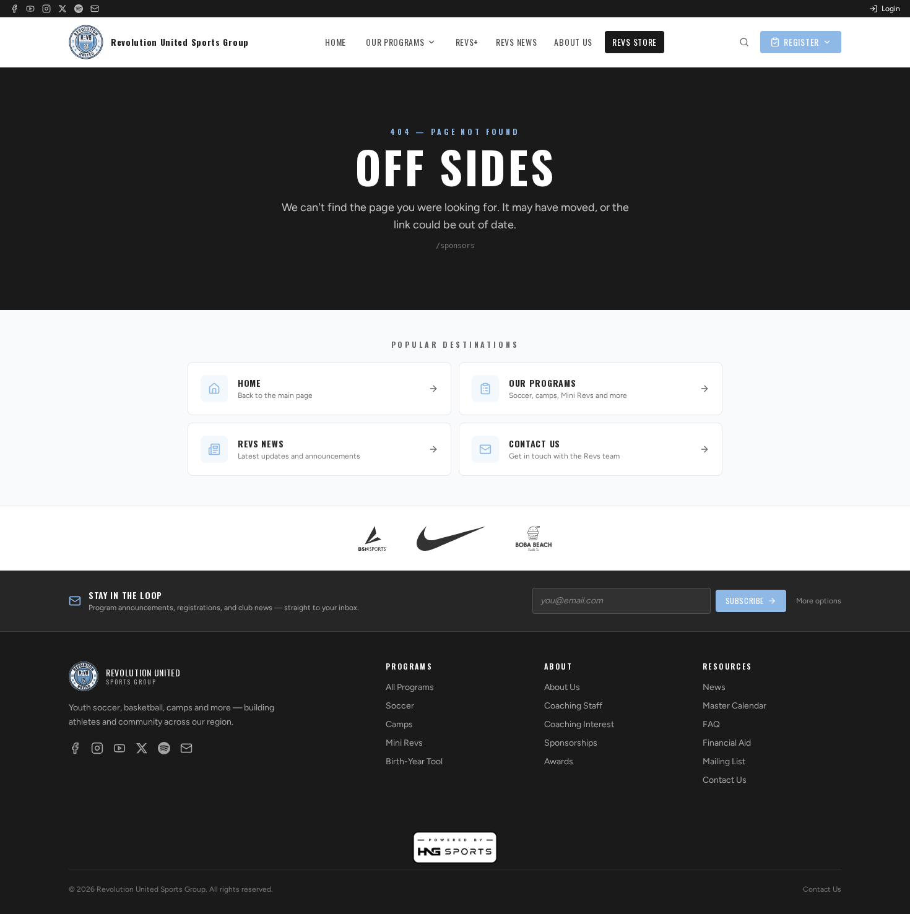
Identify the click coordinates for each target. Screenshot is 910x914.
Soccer (400, 706)
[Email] (94, 8)
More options (818, 601)
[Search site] (744, 42)
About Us (562, 687)
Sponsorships (570, 743)
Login (891, 8)
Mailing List (724, 761)
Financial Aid (727, 743)
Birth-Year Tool (414, 761)
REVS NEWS (516, 41)
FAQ (711, 724)
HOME (335, 41)
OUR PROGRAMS (395, 41)
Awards (558, 761)
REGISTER (801, 41)
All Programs (410, 687)
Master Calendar (734, 706)
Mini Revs (404, 743)
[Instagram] (46, 8)
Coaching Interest (579, 724)
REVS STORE (634, 41)
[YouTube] (30, 8)
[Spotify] (78, 8)
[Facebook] (14, 8)
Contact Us (725, 780)
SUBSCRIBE (745, 600)
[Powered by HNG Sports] (455, 847)
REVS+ (467, 41)
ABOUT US (573, 41)
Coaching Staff (573, 706)
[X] (62, 8)
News (714, 687)
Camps (399, 724)
